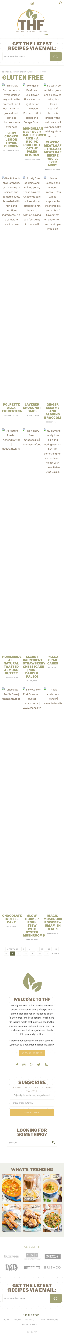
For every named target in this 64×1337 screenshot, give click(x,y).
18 (26, 953)
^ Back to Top (31, 1315)
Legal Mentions (49, 1320)
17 (19, 953)
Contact (30, 1320)
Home (6, 1320)
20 (39, 953)
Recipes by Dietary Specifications (18, 72)
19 (32, 953)
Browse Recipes (32, 1053)
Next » (55, 953)
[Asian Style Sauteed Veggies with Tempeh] (52, 1218)
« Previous (12, 949)
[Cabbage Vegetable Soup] (11, 1188)
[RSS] (46, 1065)
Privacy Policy (31, 1324)
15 (6, 953)
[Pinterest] (31, 1065)
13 (49, 949)
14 (56, 949)
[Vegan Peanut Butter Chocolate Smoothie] (32, 1188)
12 (42, 949)
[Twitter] (39, 1065)
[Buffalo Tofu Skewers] (11, 1218)
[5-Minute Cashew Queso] (52, 1188)
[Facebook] (17, 1065)
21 (46, 953)
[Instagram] (24, 1065)
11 (35, 949)
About (17, 1320)
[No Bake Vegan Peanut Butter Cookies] (32, 1218)
